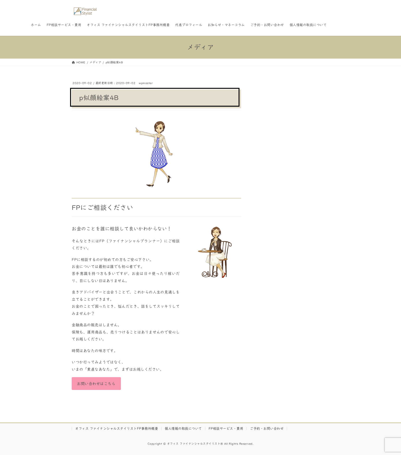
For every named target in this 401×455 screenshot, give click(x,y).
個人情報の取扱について (183, 428)
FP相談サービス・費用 (226, 428)
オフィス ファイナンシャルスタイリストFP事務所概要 (116, 428)
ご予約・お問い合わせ (267, 428)
